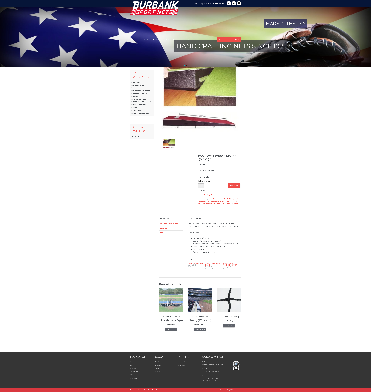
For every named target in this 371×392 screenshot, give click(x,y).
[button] (3, 37)
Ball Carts (137, 82)
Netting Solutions (140, 93)
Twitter (157, 368)
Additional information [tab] (169, 223)
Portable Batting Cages (142, 102)
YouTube (158, 371)
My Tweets (135, 136)
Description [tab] (164, 218)
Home (132, 39)
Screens (136, 107)
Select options (200, 329)
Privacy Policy (182, 362)
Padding (136, 96)
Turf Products (138, 110)
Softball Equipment (231, 203)
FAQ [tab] (161, 233)
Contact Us (187, 39)
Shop (140, 39)
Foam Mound (214, 201)
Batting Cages (138, 85)
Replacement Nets (140, 104)
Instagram (158, 365)
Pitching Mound (224, 201)
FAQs (167, 39)
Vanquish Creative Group (234, 390)
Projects (147, 39)
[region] (185, 21)
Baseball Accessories (215, 199)
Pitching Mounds (210, 195)
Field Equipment (203, 201)
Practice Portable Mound (195, 263)
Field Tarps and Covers (141, 90)
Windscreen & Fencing (141, 113)
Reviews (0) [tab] (164, 228)
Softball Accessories (216, 203)
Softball (206, 203)
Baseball (204, 199)
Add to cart (234, 186)
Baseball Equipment (231, 199)
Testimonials (157, 39)
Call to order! (171, 329)
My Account (175, 39)
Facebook (158, 362)
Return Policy (182, 365)
